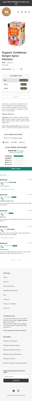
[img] (3, 180)
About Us (5, 281)
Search (5, 277)
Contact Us (6, 299)
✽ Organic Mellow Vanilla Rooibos (12, 354)
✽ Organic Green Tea (9, 358)
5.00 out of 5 (20, 150)
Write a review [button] (16, 168)
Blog (4, 295)
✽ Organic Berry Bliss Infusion (11, 345)
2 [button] (15, 259)
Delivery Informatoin (8, 286)
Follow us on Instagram (9, 303)
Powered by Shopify (21, 395)
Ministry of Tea (13, 395)
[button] (8, 156)
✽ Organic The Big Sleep (10, 341)
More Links (6, 308)
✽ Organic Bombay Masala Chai (12, 349)
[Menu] (29, 12)
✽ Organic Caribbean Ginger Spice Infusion (15, 363)
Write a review (18, 138)
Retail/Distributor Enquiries (10, 290)
